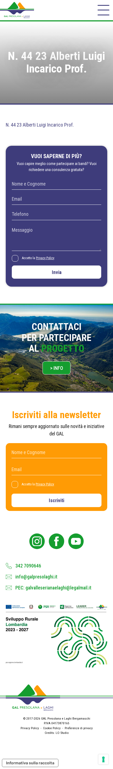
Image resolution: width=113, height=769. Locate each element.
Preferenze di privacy (79, 728)
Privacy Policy (45, 258)
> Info (56, 368)
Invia (56, 272)
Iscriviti (56, 500)
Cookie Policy (52, 728)
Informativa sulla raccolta (30, 762)
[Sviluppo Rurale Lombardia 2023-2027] (57, 636)
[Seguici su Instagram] (37, 541)
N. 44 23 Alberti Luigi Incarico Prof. (40, 125)
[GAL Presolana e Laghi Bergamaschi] (17, 10)
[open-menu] (103, 10)
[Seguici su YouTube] (76, 541)
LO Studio (62, 733)
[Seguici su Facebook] (56, 541)
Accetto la (38, 258)
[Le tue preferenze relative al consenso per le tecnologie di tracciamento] (103, 759)
